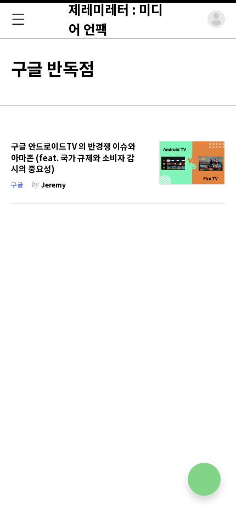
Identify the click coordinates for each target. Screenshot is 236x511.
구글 (17, 184)
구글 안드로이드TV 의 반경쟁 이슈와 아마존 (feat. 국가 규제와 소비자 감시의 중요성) (73, 157)
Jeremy (53, 184)
